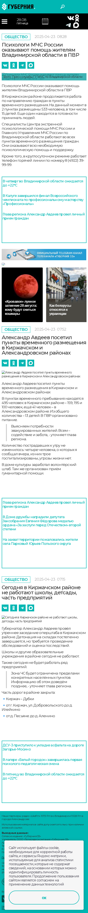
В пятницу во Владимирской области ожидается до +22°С (43, 776)
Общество (16, 37)
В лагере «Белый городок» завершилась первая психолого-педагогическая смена (42, 762)
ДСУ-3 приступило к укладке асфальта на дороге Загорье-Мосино (43, 747)
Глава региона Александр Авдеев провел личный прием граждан (44, 216)
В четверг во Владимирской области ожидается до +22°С (43, 183)
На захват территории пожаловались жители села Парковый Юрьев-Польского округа (40, 542)
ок (44, 897)
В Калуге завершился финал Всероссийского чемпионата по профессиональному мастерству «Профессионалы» (43, 200)
